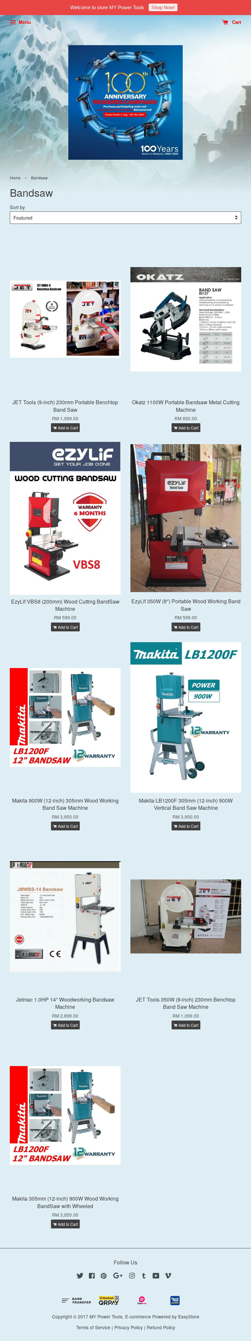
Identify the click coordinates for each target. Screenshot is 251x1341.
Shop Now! (163, 7)
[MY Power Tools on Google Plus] (118, 1276)
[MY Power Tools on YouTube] (156, 1276)
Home (15, 177)
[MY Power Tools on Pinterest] (103, 1276)
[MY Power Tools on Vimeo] (168, 1276)
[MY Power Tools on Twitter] (80, 1276)
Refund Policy (161, 1327)
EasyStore (188, 1316)
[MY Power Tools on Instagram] (132, 1276)
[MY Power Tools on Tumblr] (144, 1276)
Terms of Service (93, 1327)
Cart (236, 22)
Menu (24, 22)
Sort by (17, 207)
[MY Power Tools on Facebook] (91, 1276)
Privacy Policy (128, 1327)
